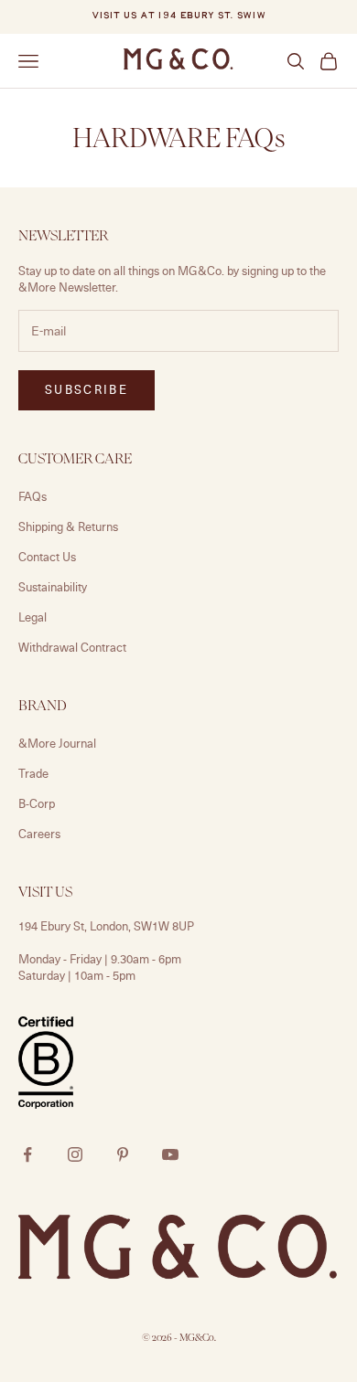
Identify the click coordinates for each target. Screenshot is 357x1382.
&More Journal (57, 743)
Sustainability (52, 587)
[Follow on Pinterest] (123, 1154)
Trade (33, 773)
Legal (32, 617)
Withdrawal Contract (72, 647)
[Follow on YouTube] (170, 1154)
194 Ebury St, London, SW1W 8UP (106, 926)
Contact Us (47, 556)
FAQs (32, 496)
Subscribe (86, 389)
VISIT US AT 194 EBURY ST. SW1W (178, 16)
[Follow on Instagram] (75, 1154)
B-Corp (36, 803)
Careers (39, 833)
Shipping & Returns (68, 526)
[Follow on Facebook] (27, 1154)
